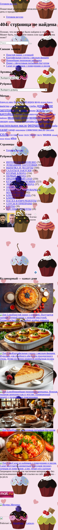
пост (52, 122)
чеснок (47, 134)
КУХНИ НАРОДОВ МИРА (20, 181)
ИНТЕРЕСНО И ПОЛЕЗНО (21, 162)
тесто (26, 135)
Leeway (30, 523)
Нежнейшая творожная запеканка (24, 60)
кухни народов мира (33, 114)
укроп (33, 134)
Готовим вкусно (8, 3)
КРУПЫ (10, 206)
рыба (54, 125)
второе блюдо (47, 102)
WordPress (18, 523)
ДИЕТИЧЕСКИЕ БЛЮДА (20, 184)
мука (43, 118)
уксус (39, 135)
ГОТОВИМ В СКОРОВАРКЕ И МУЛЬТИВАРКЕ (23, 191)
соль (4, 134)
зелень (40, 110)
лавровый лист (50, 114)
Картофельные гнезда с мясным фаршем (27, 57)
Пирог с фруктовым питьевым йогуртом (27, 63)
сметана (50, 130)
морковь (35, 117)
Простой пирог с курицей (20, 55)
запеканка (32, 111)
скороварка (20, 130)
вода (37, 101)
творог (21, 135)
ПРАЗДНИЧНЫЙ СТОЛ (19, 178)
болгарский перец (24, 101)
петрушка (28, 121)
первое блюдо (15, 121)
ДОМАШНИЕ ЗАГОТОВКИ (21, 165)
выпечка (4, 106)
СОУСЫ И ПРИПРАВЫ (19, 203)
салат (4, 129)
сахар (11, 129)
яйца (13, 138)
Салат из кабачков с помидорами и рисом (28, 66)
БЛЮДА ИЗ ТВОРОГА (18, 195)
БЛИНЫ (10, 198)
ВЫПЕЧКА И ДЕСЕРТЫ (19, 167)
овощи (4, 121)
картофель (7, 113)
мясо (49, 117)
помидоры (42, 121)
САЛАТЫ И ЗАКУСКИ (19, 170)
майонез (3, 118)
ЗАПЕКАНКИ (14, 187)
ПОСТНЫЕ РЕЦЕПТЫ (18, 209)
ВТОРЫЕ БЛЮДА (16, 173)
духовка (21, 110)
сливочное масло (35, 129)
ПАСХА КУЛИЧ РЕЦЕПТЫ (21, 200)
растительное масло (13, 125)
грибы (32, 106)
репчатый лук (39, 125)
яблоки (7, 138)
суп (11, 134)
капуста (49, 111)
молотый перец (18, 117)
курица (18, 114)
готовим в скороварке (19, 106)
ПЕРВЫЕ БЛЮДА (16, 176)
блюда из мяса (6, 102)
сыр (15, 134)
